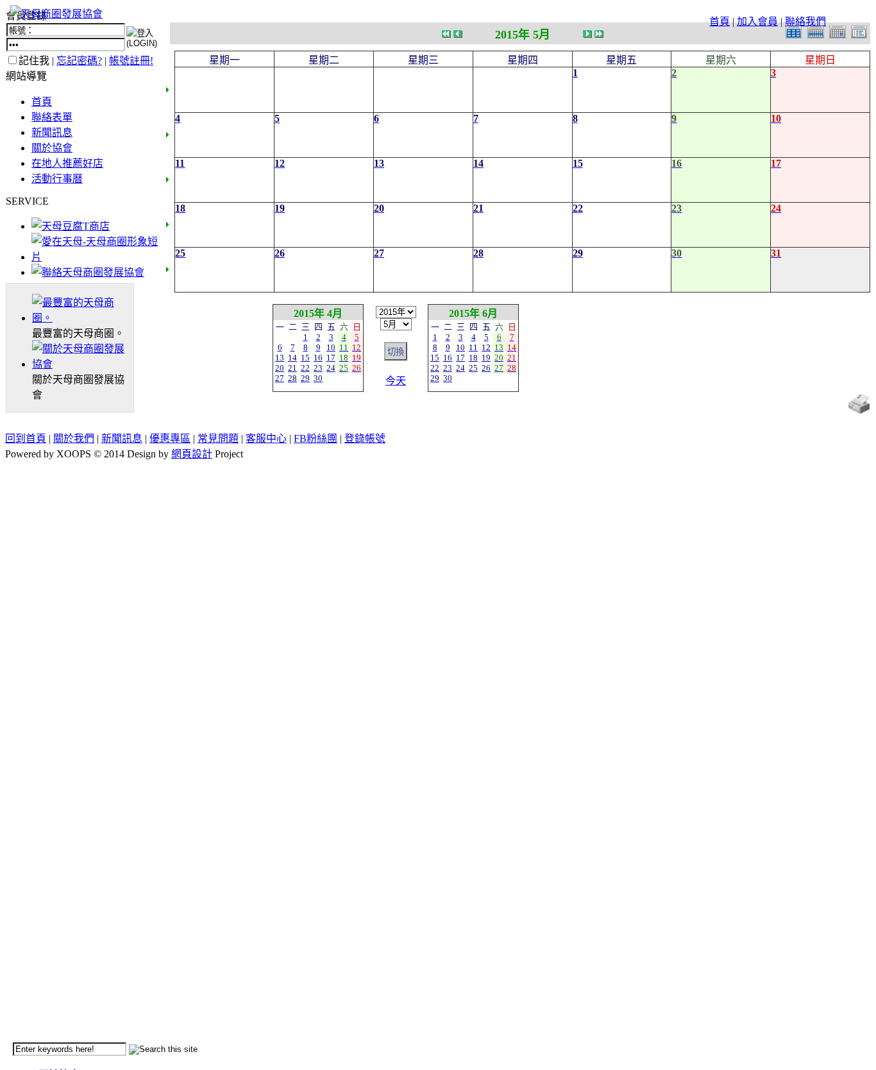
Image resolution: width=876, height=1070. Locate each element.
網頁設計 (191, 453)
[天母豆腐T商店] (70, 226)
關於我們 (73, 438)
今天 (395, 380)
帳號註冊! (131, 60)
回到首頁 (25, 438)
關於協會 (51, 147)
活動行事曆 (57, 178)
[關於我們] (82, 364)
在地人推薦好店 (67, 163)
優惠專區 (169, 438)
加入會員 (757, 21)
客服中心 (266, 438)
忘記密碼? (79, 60)
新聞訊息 (51, 132)
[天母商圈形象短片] (94, 256)
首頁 (719, 21)
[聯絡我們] (87, 272)
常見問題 (218, 438)
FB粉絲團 (315, 438)
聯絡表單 (51, 117)
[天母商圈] (82, 317)
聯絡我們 (805, 21)
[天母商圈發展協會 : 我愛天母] (56, 13)
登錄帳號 (364, 438)
